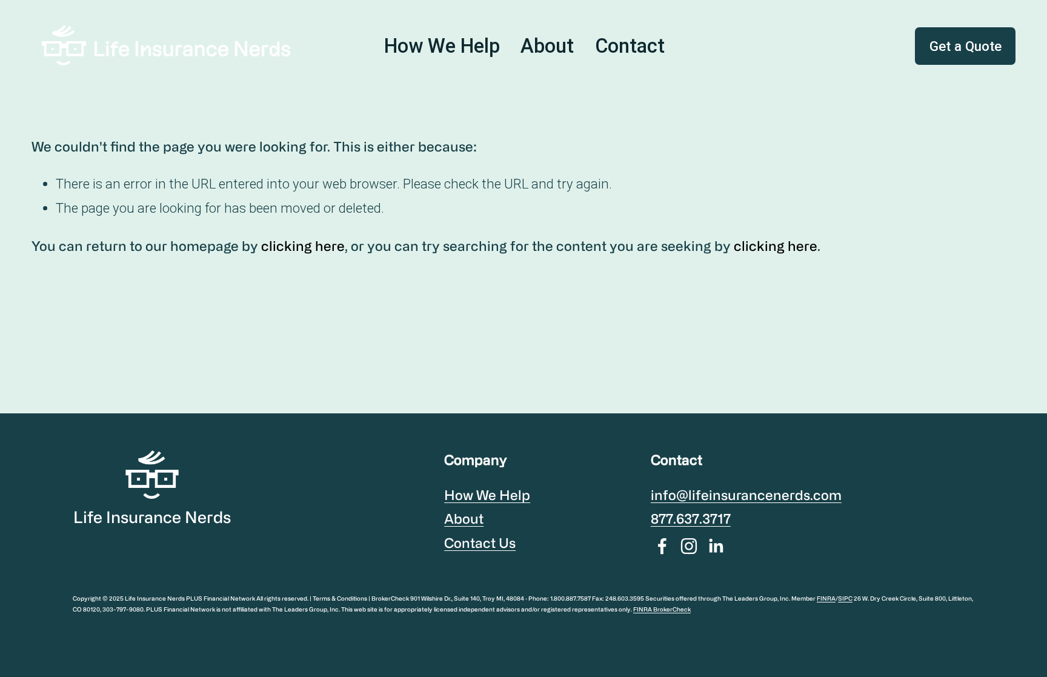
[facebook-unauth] (662, 546)
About (547, 46)
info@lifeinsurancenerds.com (746, 494)
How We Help (442, 46)
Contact (630, 46)
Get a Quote (965, 46)
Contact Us (480, 542)
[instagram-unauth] (688, 546)
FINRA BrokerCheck (662, 609)
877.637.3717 (691, 518)
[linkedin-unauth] (715, 546)
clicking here (303, 245)
